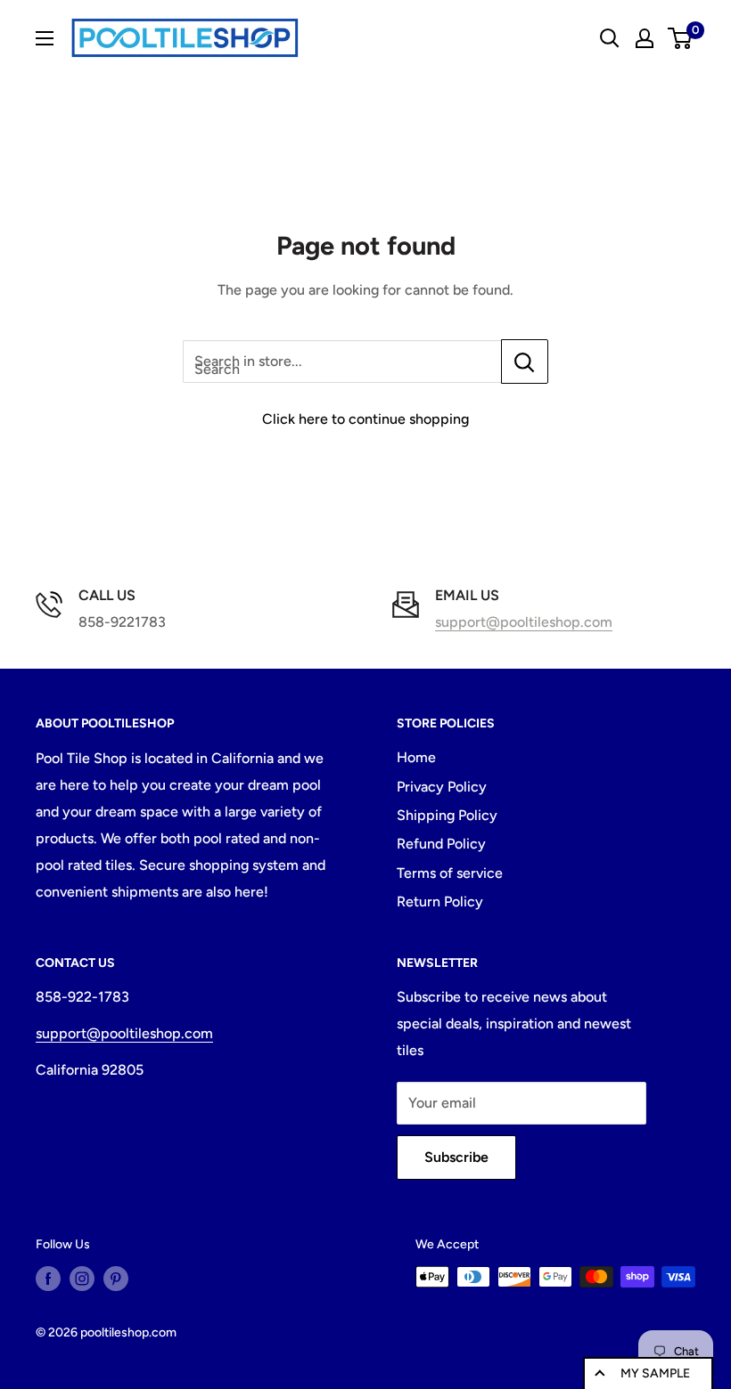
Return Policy (440, 901)
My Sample (655, 1373)
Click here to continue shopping (365, 418)
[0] (680, 38)
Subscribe (456, 1157)
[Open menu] (44, 38)
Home (416, 757)
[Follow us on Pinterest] (115, 1278)
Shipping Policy (447, 815)
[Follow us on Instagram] (82, 1278)
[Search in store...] (524, 361)
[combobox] (342, 361)
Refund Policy (441, 843)
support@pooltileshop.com (523, 621)
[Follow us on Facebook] (48, 1278)
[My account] (644, 38)
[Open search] (610, 38)
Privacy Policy (442, 786)
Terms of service (450, 873)
